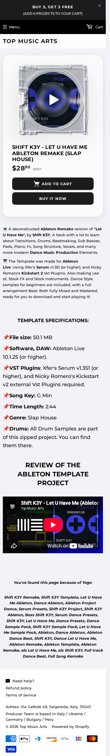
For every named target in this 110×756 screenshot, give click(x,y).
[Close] (99, 5)
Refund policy (19, 688)
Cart (98, 27)
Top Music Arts (30, 41)
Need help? (23, 681)
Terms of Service (21, 695)
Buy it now (52, 198)
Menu (14, 27)
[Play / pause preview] (53, 99)
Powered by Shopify (70, 726)
